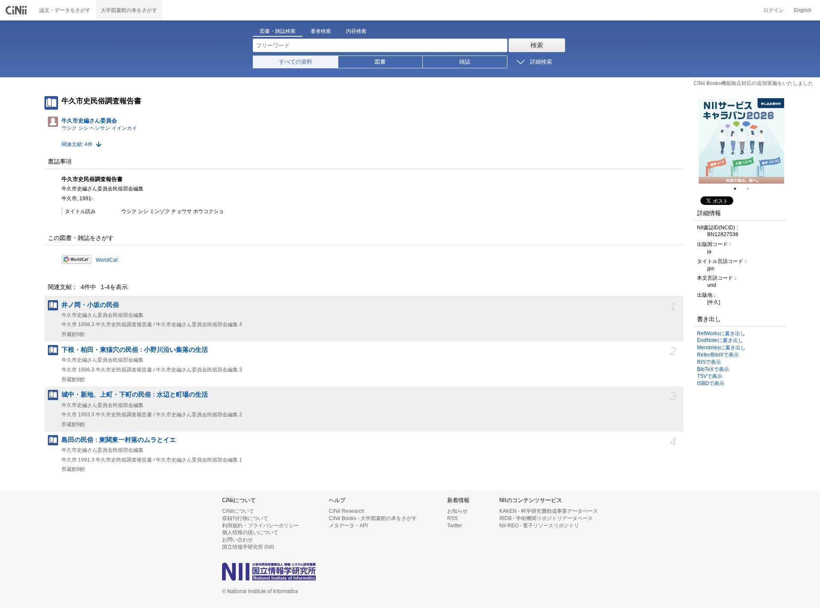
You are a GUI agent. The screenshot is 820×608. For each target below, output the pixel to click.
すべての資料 (295, 61)
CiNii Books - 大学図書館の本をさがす (373, 518)
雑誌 (464, 61)
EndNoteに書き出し (720, 340)
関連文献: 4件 (77, 144)
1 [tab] (738, 188)
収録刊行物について (245, 518)
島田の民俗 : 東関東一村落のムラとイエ (119, 439)
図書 (380, 61)
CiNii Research (346, 511)
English (802, 10)
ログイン (773, 10)
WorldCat (106, 260)
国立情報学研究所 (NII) (248, 547)
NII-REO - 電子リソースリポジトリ (539, 526)
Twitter (454, 526)
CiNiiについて (238, 511)
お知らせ (457, 511)
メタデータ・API (348, 526)
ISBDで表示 (710, 383)
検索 (536, 45)
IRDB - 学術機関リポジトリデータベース (546, 518)
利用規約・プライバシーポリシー (260, 526)
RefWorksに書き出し (721, 333)
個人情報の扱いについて (250, 532)
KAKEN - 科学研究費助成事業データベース (548, 511)
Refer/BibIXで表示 (718, 355)
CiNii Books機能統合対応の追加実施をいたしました (753, 83)
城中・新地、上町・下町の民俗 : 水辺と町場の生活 (135, 394)
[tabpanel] (741, 141)
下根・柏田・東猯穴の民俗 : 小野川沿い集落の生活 (135, 349)
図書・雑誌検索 (278, 31)
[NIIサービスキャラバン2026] (741, 141)
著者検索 (320, 31)
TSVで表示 (709, 376)
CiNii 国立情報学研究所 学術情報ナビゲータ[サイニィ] (17, 10)
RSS (452, 518)
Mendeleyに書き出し (721, 348)
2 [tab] (751, 188)
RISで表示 (709, 362)
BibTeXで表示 (713, 369)
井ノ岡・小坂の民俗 (90, 304)
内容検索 (356, 31)
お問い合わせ (237, 540)
